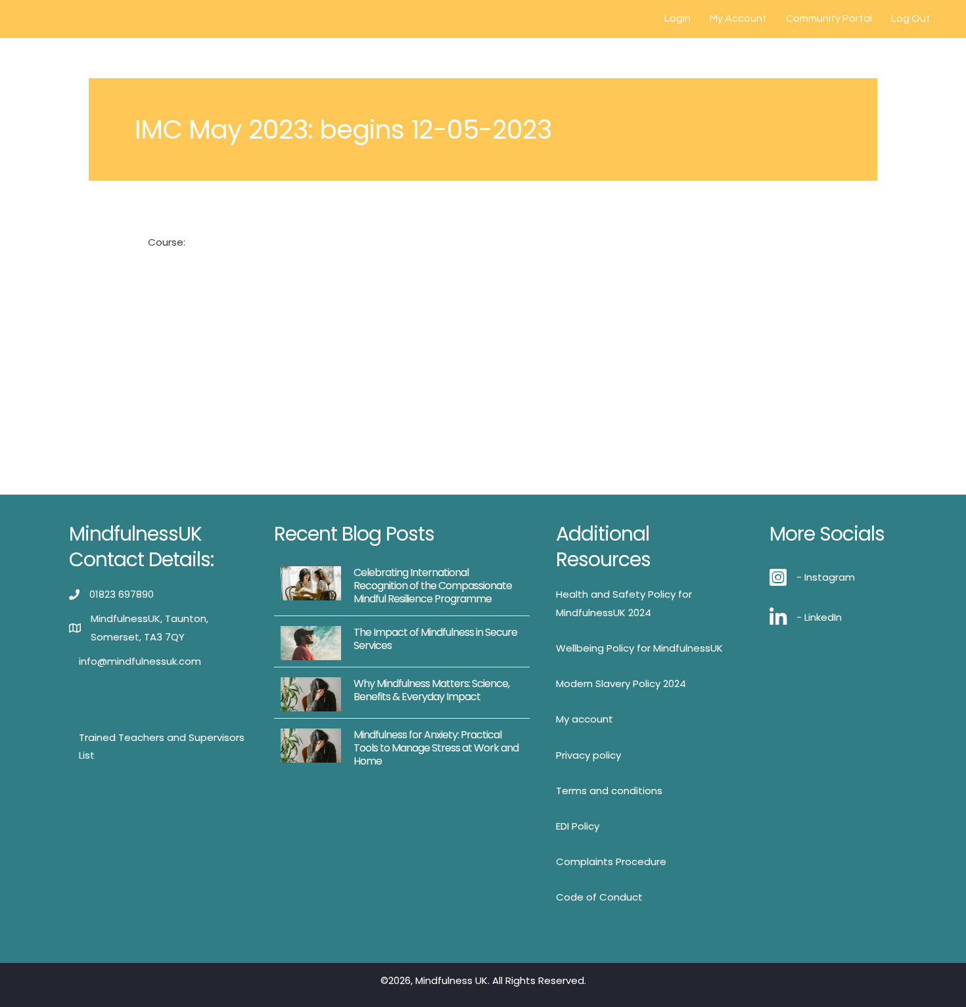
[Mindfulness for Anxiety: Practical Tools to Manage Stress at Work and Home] (311, 744)
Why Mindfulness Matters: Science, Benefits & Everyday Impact (431, 690)
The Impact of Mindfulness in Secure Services (435, 639)
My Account (738, 18)
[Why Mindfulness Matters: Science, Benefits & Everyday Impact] (311, 693)
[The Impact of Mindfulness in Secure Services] (311, 642)
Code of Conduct (599, 897)
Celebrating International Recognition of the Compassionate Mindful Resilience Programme (433, 585)
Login (677, 18)
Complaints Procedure (611, 861)
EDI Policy (577, 826)
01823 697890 (121, 594)
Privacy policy (588, 755)
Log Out (911, 18)
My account (584, 719)
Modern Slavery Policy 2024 (621, 683)
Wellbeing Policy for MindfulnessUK (639, 648)
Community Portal (829, 18)
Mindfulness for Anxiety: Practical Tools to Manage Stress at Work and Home (436, 748)
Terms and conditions (609, 790)
